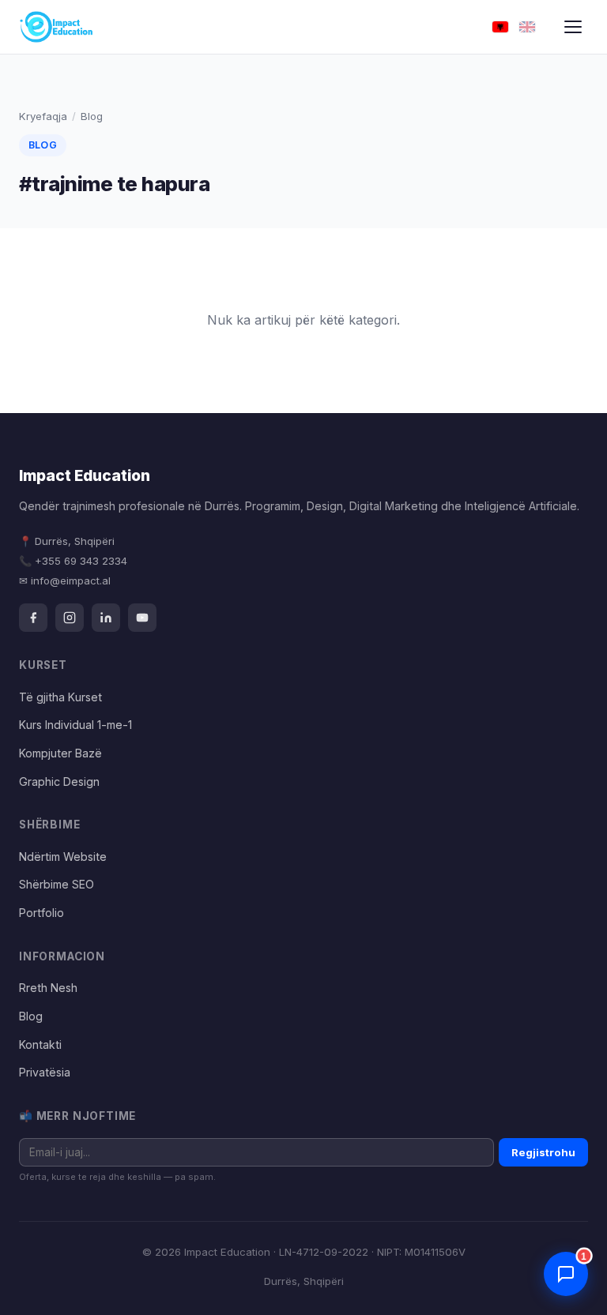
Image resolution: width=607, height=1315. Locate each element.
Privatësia (44, 1072)
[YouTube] (142, 617)
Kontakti (40, 1044)
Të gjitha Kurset (60, 697)
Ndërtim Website (63, 856)
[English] (527, 27)
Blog (31, 1016)
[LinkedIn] (106, 617)
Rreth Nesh (48, 987)
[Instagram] (69, 617)
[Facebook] (33, 617)
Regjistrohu (543, 1152)
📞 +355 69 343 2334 (73, 560)
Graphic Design (59, 781)
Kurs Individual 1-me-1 (75, 724)
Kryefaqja (43, 116)
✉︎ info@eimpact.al (65, 580)
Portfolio (41, 912)
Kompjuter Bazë (60, 753)
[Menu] (573, 26)
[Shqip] (500, 27)
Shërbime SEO (56, 884)
